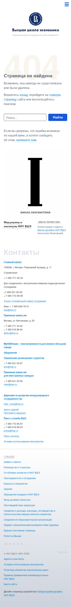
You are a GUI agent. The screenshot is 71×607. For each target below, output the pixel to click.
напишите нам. (26, 140)
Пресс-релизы (11, 436)
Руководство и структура (17, 467)
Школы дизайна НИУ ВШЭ (51, 229)
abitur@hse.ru (11, 333)
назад (24, 95)
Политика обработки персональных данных (27, 569)
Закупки (8, 488)
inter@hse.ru (10, 384)
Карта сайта (10, 584)
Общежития (10, 352)
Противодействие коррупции (19, 505)
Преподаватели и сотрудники (20, 478)
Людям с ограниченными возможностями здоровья (31, 524)
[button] (6, 543)
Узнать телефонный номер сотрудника (25, 301)
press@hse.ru (11, 430)
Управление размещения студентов (24, 358)
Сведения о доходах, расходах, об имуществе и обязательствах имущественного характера (29, 512)
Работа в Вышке (12, 535)
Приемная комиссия (15, 315)
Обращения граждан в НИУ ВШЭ (21, 494)
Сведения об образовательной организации (28, 519)
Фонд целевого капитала (17, 499)
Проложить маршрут (15, 412)
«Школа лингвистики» (49, 221)
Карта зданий (11, 409)
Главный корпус (13, 262)
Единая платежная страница (19, 530)
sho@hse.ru (10, 366)
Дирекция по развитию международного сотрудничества (26, 397)
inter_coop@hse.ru (13, 403)
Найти (58, 117)
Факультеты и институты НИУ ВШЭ (17, 224)
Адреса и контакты (14, 558)
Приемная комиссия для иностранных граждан (19, 373)
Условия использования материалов (23, 441)
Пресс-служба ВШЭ (15, 418)
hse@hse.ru (10, 309)
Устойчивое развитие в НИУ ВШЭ (22, 472)
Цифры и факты (12, 461)
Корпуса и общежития (16, 483)
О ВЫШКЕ (9, 456)
